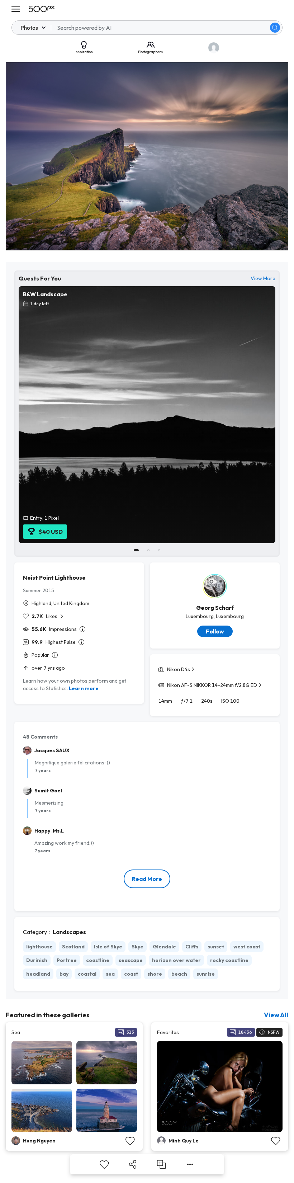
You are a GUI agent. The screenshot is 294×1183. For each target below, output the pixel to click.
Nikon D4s (178, 669)
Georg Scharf (215, 607)
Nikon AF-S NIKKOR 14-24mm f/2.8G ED (212, 685)
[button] (275, 27)
